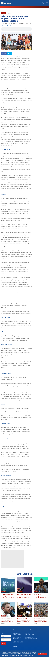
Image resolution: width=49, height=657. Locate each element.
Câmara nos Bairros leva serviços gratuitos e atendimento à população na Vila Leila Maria (8, 596)
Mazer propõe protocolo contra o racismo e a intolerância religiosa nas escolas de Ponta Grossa (7, 620)
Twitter (10, 53)
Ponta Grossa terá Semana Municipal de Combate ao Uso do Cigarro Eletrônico (24, 596)
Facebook (4, 53)
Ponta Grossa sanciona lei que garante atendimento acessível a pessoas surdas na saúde (40, 620)
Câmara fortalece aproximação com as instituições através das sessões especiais (40, 596)
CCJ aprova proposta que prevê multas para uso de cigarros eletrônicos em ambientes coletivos (23, 620)
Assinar (3, 643)
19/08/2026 (19, 623)
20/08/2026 (3, 623)
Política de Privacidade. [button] (28, 655)
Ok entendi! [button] (42, 653)
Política (3, 13)
